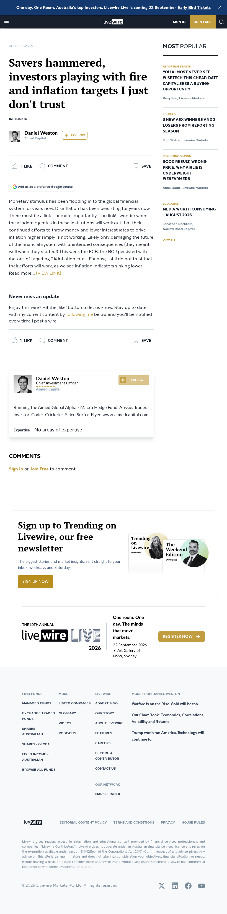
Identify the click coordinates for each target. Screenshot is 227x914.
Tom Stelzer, (172, 140)
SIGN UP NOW (35, 582)
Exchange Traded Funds (38, 716)
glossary (67, 713)
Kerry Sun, (170, 98)
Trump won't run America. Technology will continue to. (168, 735)
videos (65, 723)
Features (103, 733)
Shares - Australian (32, 731)
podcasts (67, 733)
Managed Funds (36, 703)
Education (171, 203)
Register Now (178, 637)
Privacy (168, 822)
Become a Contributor (107, 756)
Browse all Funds (38, 769)
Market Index (107, 794)
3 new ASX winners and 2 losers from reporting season (189, 126)
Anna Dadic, (172, 188)
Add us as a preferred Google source (45, 186)
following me (79, 314)
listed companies (75, 703)
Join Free (202, 22)
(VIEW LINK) (48, 273)
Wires (28, 46)
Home (13, 46)
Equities (169, 114)
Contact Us (105, 768)
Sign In (179, 22)
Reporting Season (177, 66)
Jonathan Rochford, (178, 224)
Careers (102, 743)
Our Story (104, 713)
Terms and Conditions (134, 822)
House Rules (193, 822)
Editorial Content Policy (83, 822)
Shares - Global (36, 744)
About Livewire (109, 723)
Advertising (106, 703)
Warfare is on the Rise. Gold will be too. (165, 704)
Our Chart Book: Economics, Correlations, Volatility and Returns (168, 718)
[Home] (113, 22)
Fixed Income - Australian (35, 757)
